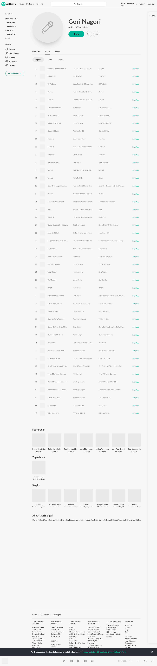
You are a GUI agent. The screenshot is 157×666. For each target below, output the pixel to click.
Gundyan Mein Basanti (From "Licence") (63, 68)
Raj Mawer (77, 217)
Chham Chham (53, 131)
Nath (49, 209)
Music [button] (21, 4)
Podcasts (30, 4)
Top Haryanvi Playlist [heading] (94, 623)
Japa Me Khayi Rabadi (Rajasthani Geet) (113, 296)
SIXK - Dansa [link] (111, 630)
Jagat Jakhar (55, 636)
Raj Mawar (85, 84)
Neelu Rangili (77, 335)
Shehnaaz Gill (55, 634)
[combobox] (78, 3)
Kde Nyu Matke (53, 413)
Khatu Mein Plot (54, 397)
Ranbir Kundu (89, 186)
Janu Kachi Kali (53, 233)
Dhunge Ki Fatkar (54, 123)
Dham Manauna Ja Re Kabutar (59, 390)
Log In (142, 4)
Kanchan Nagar (78, 272)
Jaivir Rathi (77, 84)
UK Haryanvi (77, 76)
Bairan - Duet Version (77, 643)
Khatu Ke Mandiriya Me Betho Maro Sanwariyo (66, 327)
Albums (57, 51)
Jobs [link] (126, 632)
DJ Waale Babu (53, 115)
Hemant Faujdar (88, 343)
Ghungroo (51, 76)
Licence (101, 68)
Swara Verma (37, 632)
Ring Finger (52, 272)
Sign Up (151, 4)
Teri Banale (52, 249)
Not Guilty (73, 641)
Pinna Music (36, 647)
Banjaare (35, 636)
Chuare (50, 100)
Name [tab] (61, 60)
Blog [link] (126, 630)
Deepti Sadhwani (57, 627)
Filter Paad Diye (54, 358)
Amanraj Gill (36, 629)
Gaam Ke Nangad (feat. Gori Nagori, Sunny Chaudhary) (68, 186)
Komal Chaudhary (96, 84)
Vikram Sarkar (37, 643)
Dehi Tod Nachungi (55, 256)
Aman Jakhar (77, 303)
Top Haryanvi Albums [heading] (75, 623)
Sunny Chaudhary (79, 139)
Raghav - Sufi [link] (111, 628)
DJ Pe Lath (52, 84)
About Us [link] (128, 625)
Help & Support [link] (130, 641)
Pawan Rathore (78, 311)
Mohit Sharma (78, 123)
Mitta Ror (35, 645)
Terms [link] (127, 639)
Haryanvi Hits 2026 (95, 645)
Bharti (82, 413)
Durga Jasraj (77, 155)
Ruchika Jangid (78, 92)
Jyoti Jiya (76, 256)
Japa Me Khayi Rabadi (56, 296)
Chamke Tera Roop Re (56, 319)
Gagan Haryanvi (91, 194)
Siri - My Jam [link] (111, 632)
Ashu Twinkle (78, 178)
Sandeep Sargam (79, 225)
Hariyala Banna (53, 162)
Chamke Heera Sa (54, 107)
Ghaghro (51, 155)
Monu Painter (78, 358)
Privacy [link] (134, 639)
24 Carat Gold (104, 319)
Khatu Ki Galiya (53, 311)
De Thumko (52, 280)
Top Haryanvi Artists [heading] (38, 623)
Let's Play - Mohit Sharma (86, 449)
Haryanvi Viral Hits (94, 627)
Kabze (71, 638)
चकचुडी (50, 288)
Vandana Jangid (78, 209)
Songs (47, 51)
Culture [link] (127, 628)
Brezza (50, 178)
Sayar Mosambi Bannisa (57, 374)
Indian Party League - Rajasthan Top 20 (102, 449)
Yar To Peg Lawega (55, 303)
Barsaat (72, 629)
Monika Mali (77, 374)
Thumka (51, 139)
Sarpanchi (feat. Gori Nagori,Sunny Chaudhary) (66, 241)
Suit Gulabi (52, 405)
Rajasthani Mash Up (55, 335)
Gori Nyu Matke (54, 264)
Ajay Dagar (55, 629)
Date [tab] (50, 60)
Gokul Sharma (78, 233)
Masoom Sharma (79, 68)
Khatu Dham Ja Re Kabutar (58, 225)
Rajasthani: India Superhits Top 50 (54, 449)
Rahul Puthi (90, 249)
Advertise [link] (128, 636)
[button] (128, 4)
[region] (86, 614)
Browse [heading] (54, 641)
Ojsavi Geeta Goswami (81, 366)
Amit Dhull (87, 303)
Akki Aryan (88, 92)
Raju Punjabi (77, 343)
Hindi (122, 5)
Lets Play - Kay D (118, 449)
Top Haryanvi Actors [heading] (57, 623)
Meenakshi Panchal (88, 217)
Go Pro (40, 4)
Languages (128, 3)
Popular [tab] (38, 60)
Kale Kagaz (73, 636)
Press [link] (127, 634)
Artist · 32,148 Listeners (78, 27)
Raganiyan (52, 343)
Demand (71, 505)
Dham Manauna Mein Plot (57, 382)
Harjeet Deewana (79, 100)
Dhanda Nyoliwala (38, 634)
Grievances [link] (129, 643)
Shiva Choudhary (38, 638)
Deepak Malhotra (79, 319)
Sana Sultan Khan (57, 632)
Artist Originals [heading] (113, 622)
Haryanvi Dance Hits (95, 638)
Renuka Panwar (78, 115)
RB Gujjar (76, 413)
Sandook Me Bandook (56, 202)
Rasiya (50, 194)
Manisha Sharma (88, 170)
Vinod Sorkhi (87, 202)
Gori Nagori (84, 21)
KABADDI (51, 217)
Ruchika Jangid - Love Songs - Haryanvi (70, 449)
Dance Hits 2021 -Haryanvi (39, 449)
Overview (36, 51)
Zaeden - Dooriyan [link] (113, 625)
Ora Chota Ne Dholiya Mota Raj (60, 366)
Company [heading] (129, 622)
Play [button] (76, 34)
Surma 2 (51, 147)
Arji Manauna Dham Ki (56, 350)
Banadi (50, 170)
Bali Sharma (77, 107)
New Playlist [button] (16, 73)
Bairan (50, 92)
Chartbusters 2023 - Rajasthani (134, 449)
